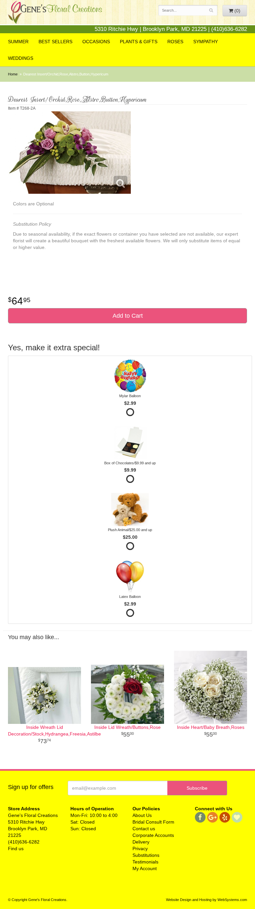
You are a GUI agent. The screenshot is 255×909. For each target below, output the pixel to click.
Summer (18, 41)
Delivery (140, 842)
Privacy (140, 848)
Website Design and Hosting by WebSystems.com (206, 900)
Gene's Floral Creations (55, 17)
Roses (175, 41)
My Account (144, 868)
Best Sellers (55, 41)
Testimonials (145, 861)
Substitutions (145, 855)
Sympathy (205, 41)
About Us (142, 815)
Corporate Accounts (153, 835)
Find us (16, 848)
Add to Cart (128, 315)
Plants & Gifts (138, 41)
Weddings (20, 58)
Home (13, 74)
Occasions (96, 41)
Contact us (143, 828)
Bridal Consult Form (153, 822)
